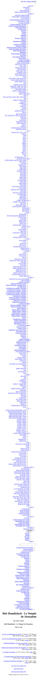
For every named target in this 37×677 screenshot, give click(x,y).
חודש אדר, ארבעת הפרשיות (18, 405)
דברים (24, 140)
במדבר (24, 138)
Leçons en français (24, 23)
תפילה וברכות (25, 208)
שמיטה (24, 362)
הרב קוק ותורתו (25, 450)
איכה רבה (23, 163)
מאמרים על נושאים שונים (22, 351)
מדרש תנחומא (22, 165)
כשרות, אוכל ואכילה (24, 495)
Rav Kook (23, 55)
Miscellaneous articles (20, 323)
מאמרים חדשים (25, 280)
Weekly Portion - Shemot (19, 311)
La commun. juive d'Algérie (21, 604)
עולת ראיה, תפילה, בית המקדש (18, 260)
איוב (25, 155)
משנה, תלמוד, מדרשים (23, 158)
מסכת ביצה (23, 175)
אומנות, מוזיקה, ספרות (23, 504)
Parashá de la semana (20, 345)
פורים (24, 407)
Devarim (23, 36)
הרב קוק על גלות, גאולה (20, 462)
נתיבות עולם (23, 235)
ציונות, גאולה (26, 482)
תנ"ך (28, 131)
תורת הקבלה (22, 441)
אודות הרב (30, 516)
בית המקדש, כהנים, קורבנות (18, 80)
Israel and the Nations (20, 322)
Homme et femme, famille (22, 575)
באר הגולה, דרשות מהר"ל (19, 232)
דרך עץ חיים (22, 245)
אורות (24, 252)
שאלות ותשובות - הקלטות (19, 90)
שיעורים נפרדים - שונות (23, 63)
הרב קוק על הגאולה (21, 271)
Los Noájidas (22, 348)
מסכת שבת (23, 168)
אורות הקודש (22, 254)
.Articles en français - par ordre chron (16, 285)
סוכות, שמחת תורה (21, 399)
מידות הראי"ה (22, 455)
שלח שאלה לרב (25, 468)
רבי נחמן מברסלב (24, 248)
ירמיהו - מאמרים (21, 427)
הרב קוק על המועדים (20, 458)
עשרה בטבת (22, 402)
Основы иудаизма (20, 333)
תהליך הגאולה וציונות (20, 73)
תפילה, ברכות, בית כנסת (23, 479)
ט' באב (24, 112)
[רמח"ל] (25, 239)
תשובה (24, 356)
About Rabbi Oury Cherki (22, 521)
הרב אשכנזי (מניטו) (24, 276)
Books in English (24, 512)
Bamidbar (23, 35)
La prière (23, 43)
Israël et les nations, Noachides (17, 297)
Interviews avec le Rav (20, 300)
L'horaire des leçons (20, 27)
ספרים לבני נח (25, 515)
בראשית (24, 134)
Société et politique (21, 46)
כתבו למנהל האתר (18, 668)
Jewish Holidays (21, 308)
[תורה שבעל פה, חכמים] (16, 200)
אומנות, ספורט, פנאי (20, 89)
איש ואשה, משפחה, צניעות (22, 492)
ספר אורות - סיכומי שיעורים (18, 451)
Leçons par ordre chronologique (17, 26)
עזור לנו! (27, 9)
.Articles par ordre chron (22, 590)
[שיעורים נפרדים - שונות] (16, 63)
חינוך (24, 83)
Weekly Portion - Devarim (19, 316)
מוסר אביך (23, 262)
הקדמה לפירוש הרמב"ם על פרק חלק (16, 215)
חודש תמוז (23, 109)
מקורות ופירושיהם (24, 475)
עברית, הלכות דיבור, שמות (22, 476)
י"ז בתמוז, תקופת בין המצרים (18, 388)
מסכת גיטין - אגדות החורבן (19, 186)
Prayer (24, 317)
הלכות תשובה (22, 220)
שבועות (24, 107)
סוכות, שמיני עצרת (21, 121)
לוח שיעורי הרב (25, 18)
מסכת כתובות (22, 183)
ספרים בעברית (25, 509)
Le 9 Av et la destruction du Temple (11, 634)
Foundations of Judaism (19, 319)
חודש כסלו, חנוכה (21, 123)
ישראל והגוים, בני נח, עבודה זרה (17, 364)
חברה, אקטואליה (21, 72)
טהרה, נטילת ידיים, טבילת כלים (21, 496)
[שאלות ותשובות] (24, 467)
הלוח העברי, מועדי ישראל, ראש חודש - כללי (14, 97)
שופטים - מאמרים (21, 421)
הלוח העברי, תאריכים (23, 502)
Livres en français (24, 510)
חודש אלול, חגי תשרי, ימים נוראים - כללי (15, 115)
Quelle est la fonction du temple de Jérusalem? (14, 647)
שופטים (24, 143)
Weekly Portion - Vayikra (19, 313)
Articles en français (24, 282)
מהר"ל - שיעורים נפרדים (19, 237)
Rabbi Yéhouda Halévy (19, 50)
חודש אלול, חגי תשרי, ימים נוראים (17, 393)
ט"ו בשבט (23, 126)
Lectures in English (24, 60)
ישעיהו (24, 148)
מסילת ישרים (22, 240)
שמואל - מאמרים (21, 422)
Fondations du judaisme (19, 41)
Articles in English (24, 303)
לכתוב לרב (30, 527)
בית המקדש (23, 360)
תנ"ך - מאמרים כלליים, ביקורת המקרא (16, 410)
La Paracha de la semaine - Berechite (16, 288)
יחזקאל (24, 151)
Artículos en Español (23, 340)
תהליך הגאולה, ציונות (20, 359)
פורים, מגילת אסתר (21, 129)
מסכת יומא (23, 172)
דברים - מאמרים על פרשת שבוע (17, 418)
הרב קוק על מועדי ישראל (19, 268)
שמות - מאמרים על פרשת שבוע (17, 413)
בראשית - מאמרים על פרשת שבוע (17, 411)
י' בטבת (24, 124)
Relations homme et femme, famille (16, 47)
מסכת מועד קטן (22, 180)
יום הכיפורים (22, 120)
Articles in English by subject (18, 305)
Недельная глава (21, 331)
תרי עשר (23, 152)
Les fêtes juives (22, 29)
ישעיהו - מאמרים (21, 425)
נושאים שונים (22, 92)
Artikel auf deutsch (24, 339)
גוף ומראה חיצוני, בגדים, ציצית (21, 493)
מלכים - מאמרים (21, 424)
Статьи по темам (21, 326)
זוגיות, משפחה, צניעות (20, 81)
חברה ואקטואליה (21, 357)
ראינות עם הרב (22, 371)
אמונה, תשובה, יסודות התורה (21, 473)
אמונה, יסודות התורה (20, 64)
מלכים (24, 146)
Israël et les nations (24, 603)
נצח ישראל (23, 231)
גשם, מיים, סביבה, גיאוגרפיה (18, 87)
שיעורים (31, 13)
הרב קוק (27, 251)
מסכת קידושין (22, 188)
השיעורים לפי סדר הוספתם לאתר (20, 16)
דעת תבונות (23, 243)
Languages (29, 530)
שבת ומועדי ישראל (24, 94)
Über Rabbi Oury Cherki (22, 525)
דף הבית (30, 6)
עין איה (24, 257)
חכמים (24, 438)
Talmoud (23, 40)
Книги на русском (24, 513)
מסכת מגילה (23, 178)
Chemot (24, 32)
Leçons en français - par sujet (18, 24)
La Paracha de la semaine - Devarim (16, 294)
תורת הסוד (23, 203)
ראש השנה (23, 117)
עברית (27, 532)
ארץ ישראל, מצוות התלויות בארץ (17, 78)
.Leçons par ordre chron (22, 553)
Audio (26, 636)
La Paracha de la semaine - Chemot (16, 289)
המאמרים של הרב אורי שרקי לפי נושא (19, 279)
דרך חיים (23, 234)
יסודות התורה (22, 353)
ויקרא (24, 137)
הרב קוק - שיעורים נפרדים (19, 274)
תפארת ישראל (22, 229)
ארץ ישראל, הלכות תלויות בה (21, 484)
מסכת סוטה (23, 185)
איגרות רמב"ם (22, 217)
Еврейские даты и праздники (17, 330)
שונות (24, 373)
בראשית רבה (22, 161)
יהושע (24, 141)
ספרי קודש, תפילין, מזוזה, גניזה (21, 498)
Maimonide (23, 52)
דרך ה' (24, 242)
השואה (24, 365)
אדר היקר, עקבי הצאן (20, 259)
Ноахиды (23, 336)
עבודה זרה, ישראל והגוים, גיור (21, 488)
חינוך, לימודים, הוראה (23, 490)
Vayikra (24, 33)
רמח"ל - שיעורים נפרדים (19, 246)
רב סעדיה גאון (25, 209)
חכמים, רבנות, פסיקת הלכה (22, 478)
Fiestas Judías (22, 347)
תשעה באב (23, 390)
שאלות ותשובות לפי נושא (22, 470)
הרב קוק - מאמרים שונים (19, 465)
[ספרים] (29, 507)
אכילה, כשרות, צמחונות (20, 84)
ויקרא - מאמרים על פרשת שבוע (17, 414)
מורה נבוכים (23, 223)
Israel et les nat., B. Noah (22, 577)
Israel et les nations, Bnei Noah (17, 49)
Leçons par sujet (25, 552)
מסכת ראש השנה (21, 171)
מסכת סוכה (23, 174)
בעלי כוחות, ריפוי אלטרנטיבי (22, 501)
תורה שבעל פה (22, 439)
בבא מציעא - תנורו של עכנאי (18, 189)
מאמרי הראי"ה (22, 263)
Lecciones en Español (23, 61)
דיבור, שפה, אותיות (21, 70)
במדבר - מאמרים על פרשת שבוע (17, 416)
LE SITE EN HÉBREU (26, 609)
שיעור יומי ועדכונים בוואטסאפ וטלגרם (19, 19)
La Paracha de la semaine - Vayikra (16, 291)
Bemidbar (26, 598)
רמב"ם (27, 212)
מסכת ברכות (22, 166)
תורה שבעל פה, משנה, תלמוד (21, 433)
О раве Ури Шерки (23, 522)
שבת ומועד (26, 481)
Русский (27, 537)
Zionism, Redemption (20, 320)
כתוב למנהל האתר (24, 10)
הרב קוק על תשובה (21, 269)
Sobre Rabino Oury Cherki (22, 524)
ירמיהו (24, 149)
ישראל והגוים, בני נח (20, 75)
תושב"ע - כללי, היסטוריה (19, 202)
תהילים (24, 154)
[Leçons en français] (18, 23)
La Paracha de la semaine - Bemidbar (16, 293)
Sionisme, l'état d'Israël (20, 44)
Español (27, 538)
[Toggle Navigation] (35, 3)
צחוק (24, 370)
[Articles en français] (18, 282)
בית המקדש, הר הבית (23, 485)
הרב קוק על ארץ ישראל (20, 272)
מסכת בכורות (22, 198)
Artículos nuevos (21, 343)
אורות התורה (22, 256)
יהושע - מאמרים (21, 419)
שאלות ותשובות (29, 467)
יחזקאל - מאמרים (21, 428)
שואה (24, 77)
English (27, 535)
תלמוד (24, 436)
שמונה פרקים (22, 214)
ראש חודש (23, 376)
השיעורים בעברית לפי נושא (22, 15)
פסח (25, 98)
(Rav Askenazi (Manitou (19, 57)
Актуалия (23, 334)
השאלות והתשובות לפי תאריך (21, 472)
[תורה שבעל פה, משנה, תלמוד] (13, 433)
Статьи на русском (23, 325)
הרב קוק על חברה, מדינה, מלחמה (17, 464)
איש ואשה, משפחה (21, 368)
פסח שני (24, 104)
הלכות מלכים (22, 222)
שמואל (24, 144)
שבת (24, 95)
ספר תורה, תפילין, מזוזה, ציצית (18, 86)
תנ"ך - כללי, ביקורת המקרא (18, 132)
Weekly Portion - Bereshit (19, 310)
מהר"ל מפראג (25, 226)
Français (27, 533)
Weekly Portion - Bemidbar (18, 314)
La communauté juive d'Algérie (17, 299)
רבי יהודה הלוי (25, 211)
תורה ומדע (23, 354)
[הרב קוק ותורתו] (20, 450)
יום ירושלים (23, 106)
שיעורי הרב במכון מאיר (23, 21)
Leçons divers (22, 58)
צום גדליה (23, 118)
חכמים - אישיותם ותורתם (19, 206)
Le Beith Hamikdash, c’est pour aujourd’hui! (15, 643)
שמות (24, 135)
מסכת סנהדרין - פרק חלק (19, 192)
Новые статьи (22, 328)
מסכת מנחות (22, 197)
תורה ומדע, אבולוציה (20, 67)
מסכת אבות (23, 195)
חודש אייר (23, 101)
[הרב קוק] (24, 251)
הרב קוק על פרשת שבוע (19, 266)
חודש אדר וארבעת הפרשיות (18, 127)
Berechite (23, 30)
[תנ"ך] (26, 131)
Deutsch (27, 540)
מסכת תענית (22, 177)
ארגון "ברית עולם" (28, 529)
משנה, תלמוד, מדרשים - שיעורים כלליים (15, 160)
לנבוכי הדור (23, 265)
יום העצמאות (22, 103)
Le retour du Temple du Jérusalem (13, 661)
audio (31, 652)
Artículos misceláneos (20, 350)
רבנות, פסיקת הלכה (21, 205)
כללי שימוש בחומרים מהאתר (21, 12)
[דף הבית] (27, 6)
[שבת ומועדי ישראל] (19, 94)
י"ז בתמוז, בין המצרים (20, 111)
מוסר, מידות (23, 66)
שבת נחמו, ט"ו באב (21, 114)
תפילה (27, 442)
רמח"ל (27, 239)
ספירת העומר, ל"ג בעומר (19, 100)
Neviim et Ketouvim (20, 38)
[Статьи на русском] (17, 325)
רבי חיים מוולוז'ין (25, 249)
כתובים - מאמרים (21, 431)
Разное (24, 337)
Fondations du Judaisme (19, 296)
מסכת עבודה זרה (21, 194)
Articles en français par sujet (18, 283)
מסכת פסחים (22, 169)
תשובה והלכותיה (21, 69)
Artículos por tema (21, 342)
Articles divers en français (19, 302)
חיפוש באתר (26, 7)
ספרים (31, 507)
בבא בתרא (23, 191)
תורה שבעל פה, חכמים (23, 200)
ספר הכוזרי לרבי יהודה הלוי (22, 444)
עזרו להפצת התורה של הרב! (18, 666)
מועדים (27, 374)
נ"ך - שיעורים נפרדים (20, 157)
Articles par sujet (24, 589)
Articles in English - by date (18, 306)
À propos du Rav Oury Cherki (21, 519)
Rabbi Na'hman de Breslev (18, 53)
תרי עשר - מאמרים (21, 430)
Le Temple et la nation (9, 652)
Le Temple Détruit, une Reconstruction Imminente (17, 656)
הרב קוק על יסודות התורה (19, 459)
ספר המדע (23, 218)
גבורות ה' (23, 228)
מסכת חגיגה (23, 181)
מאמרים (31, 277)
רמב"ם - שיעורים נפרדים (19, 225)
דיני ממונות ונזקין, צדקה (23, 499)
